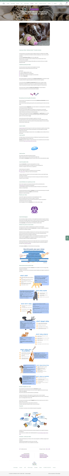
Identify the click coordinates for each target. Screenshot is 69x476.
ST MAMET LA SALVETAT (42, 3)
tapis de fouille (22, 171)
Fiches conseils (26, 3)
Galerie (36, 3)
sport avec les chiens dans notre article (30, 141)
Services (17, 3)
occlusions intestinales (27, 243)
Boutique (55, 3)
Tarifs (21, 3)
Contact (49, 3)
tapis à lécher (22, 185)
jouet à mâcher (22, 128)
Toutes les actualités (4, 6)
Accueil (8, 3)
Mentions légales (28, 473)
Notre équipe (13, 3)
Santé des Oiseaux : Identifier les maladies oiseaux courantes (44, 456)
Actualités (31, 3)
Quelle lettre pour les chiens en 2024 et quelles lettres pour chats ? (24, 456)
